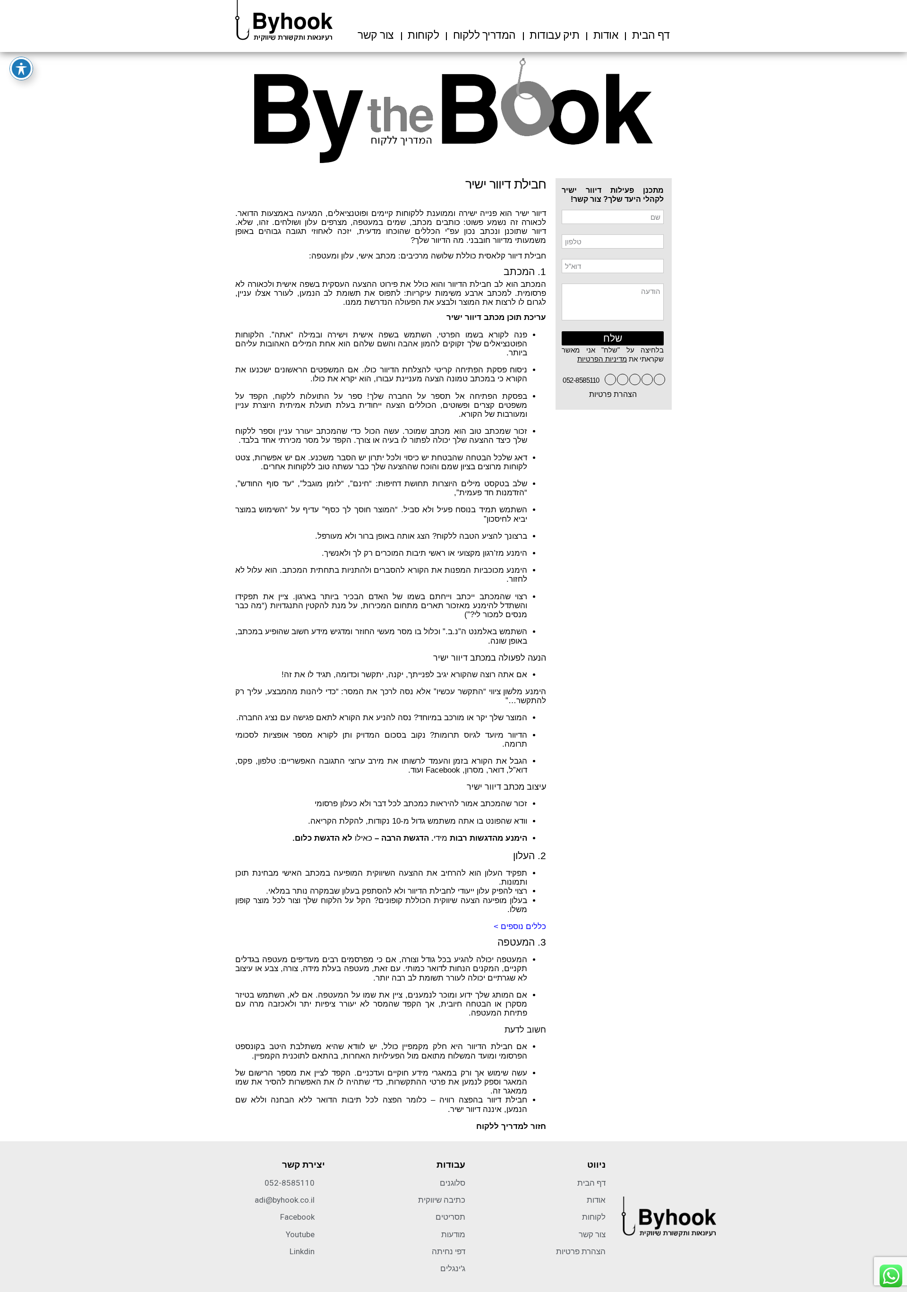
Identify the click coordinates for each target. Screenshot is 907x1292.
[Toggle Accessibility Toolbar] (21, 68)
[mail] (647, 379)
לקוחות (423, 35)
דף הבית (651, 35)
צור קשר (376, 35)
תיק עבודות (554, 35)
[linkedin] (622, 379)
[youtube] (635, 379)
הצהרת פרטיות (613, 394)
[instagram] (610, 379)
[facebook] (659, 379)
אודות (605, 35)
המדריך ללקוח (484, 35)
